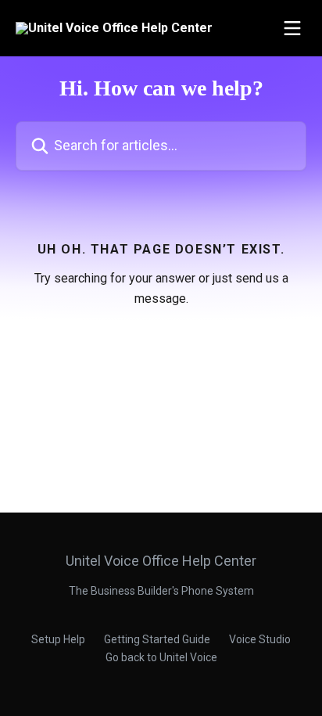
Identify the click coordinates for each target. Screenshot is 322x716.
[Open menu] (292, 28)
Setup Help (58, 639)
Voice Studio (260, 639)
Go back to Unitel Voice (161, 657)
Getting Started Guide (157, 639)
